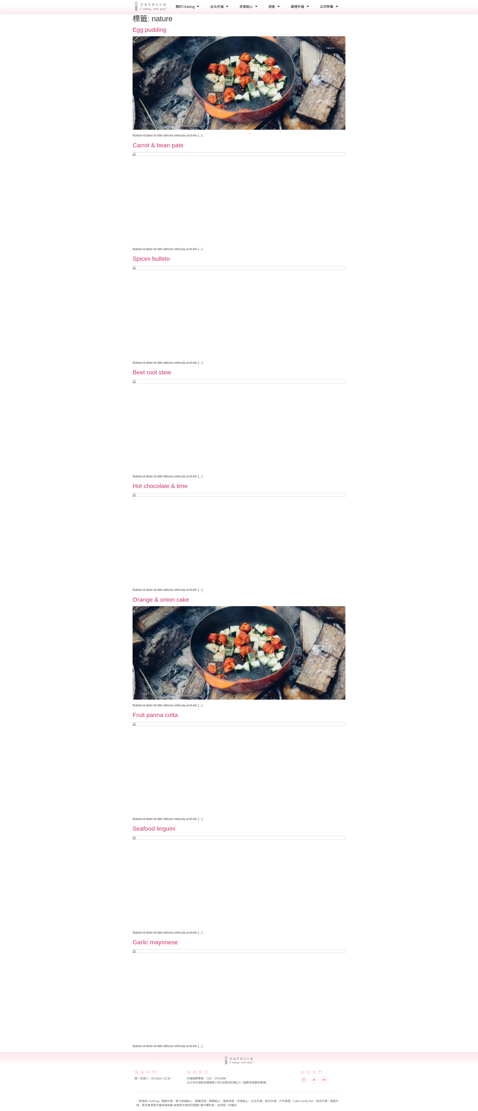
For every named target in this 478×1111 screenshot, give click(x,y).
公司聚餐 (326, 6)
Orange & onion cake (161, 599)
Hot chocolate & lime (160, 486)
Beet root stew (152, 372)
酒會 (271, 6)
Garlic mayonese (155, 942)
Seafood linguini (154, 828)
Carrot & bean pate (158, 145)
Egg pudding (149, 29)
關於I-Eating (185, 6)
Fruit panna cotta (155, 715)
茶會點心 (246, 6)
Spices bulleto (151, 258)
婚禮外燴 (297, 6)
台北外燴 (217, 6)
